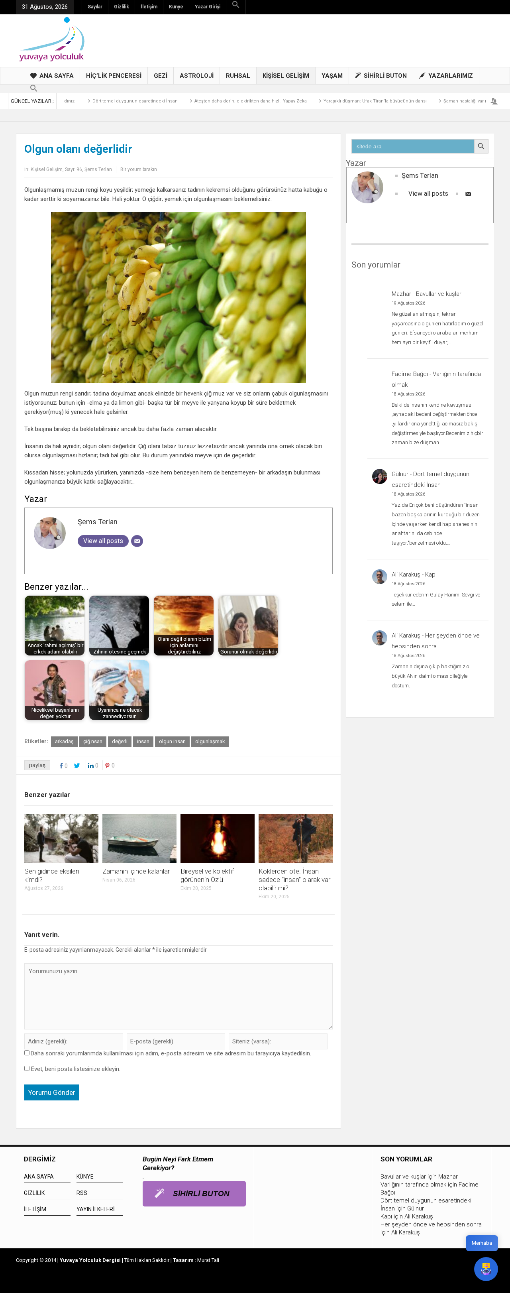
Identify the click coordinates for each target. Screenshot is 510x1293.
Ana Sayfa (56, 75)
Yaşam (332, 75)
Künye (176, 7)
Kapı (431, 574)
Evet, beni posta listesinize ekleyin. (74, 1069)
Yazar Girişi (207, 7)
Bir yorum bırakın (138, 169)
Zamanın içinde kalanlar (136, 871)
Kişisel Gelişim (286, 75)
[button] (235, 4)
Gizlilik (121, 7)
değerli (120, 741)
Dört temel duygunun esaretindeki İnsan (112, 101)
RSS (81, 1193)
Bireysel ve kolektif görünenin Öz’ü (207, 875)
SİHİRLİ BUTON (385, 75)
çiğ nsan (92, 741)
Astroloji (197, 75)
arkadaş (64, 741)
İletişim (149, 7)
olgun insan (172, 741)
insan (143, 741)
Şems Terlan (98, 169)
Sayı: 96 (73, 169)
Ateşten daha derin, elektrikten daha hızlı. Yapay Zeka (227, 101)
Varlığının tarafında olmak (413, 1184)
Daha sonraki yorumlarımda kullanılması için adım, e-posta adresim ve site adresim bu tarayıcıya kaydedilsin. (171, 1053)
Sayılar (95, 7)
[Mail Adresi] (137, 541)
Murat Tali (208, 1260)
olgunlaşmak (210, 741)
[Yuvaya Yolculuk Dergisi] (52, 38)
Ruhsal (238, 75)
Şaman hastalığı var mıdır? (447, 101)
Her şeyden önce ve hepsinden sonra (431, 1224)
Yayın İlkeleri (95, 1209)
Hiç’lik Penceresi (113, 75)
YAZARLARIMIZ (450, 75)
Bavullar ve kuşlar (438, 293)
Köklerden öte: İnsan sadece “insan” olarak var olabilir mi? (294, 879)
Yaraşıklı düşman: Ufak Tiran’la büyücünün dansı (352, 101)
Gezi (160, 75)
